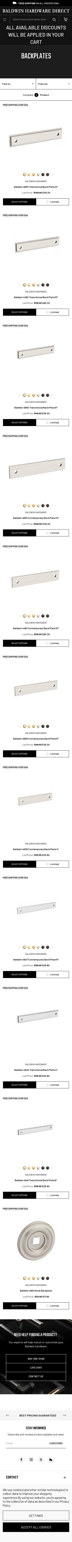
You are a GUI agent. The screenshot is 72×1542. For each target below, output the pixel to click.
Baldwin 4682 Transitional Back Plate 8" (36, 407)
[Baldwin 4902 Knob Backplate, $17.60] (36, 1241)
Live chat (36, 1367)
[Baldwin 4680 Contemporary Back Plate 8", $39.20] (36, 689)
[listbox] (54, 83)
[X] (41, 1459)
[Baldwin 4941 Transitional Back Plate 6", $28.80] (36, 1130)
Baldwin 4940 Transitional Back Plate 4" (36, 1069)
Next (52, 174)
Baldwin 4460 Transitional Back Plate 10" (36, 297)
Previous (19, 174)
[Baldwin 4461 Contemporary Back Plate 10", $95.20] (36, 578)
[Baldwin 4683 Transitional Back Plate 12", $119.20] (36, 137)
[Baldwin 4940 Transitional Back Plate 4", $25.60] (36, 1020)
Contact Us (36, 1376)
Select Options (19, 202)
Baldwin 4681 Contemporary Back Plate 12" (36, 517)
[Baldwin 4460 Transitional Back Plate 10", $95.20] (36, 247)
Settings (36, 1515)
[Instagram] (31, 1459)
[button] (18, 83)
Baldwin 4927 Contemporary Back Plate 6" (36, 959)
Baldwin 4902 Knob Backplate (36, 1290)
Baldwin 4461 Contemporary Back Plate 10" (36, 628)
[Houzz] (50, 1459)
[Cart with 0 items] (65, 19)
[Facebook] (21, 1459)
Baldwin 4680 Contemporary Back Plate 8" (36, 738)
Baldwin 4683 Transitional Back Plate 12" (36, 186)
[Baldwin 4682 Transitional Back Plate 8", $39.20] (36, 358)
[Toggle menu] (4, 20)
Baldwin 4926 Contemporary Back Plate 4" (36, 849)
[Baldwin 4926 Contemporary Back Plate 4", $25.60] (36, 799)
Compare (54, 202)
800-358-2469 (36, 1358)
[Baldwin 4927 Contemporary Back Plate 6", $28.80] (36, 910)
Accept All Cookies (36, 1527)
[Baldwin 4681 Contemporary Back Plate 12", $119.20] (36, 468)
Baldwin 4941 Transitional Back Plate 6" (36, 1180)
